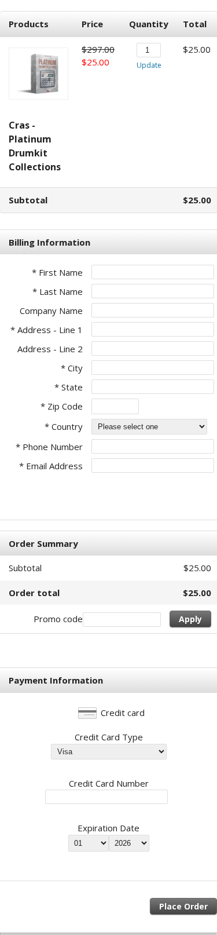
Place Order (183, 906)
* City (72, 368)
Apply (190, 618)
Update (149, 65)
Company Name (51, 310)
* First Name (57, 272)
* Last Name (57, 291)
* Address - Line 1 (46, 329)
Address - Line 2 (50, 349)
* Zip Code (62, 406)
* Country (64, 426)
